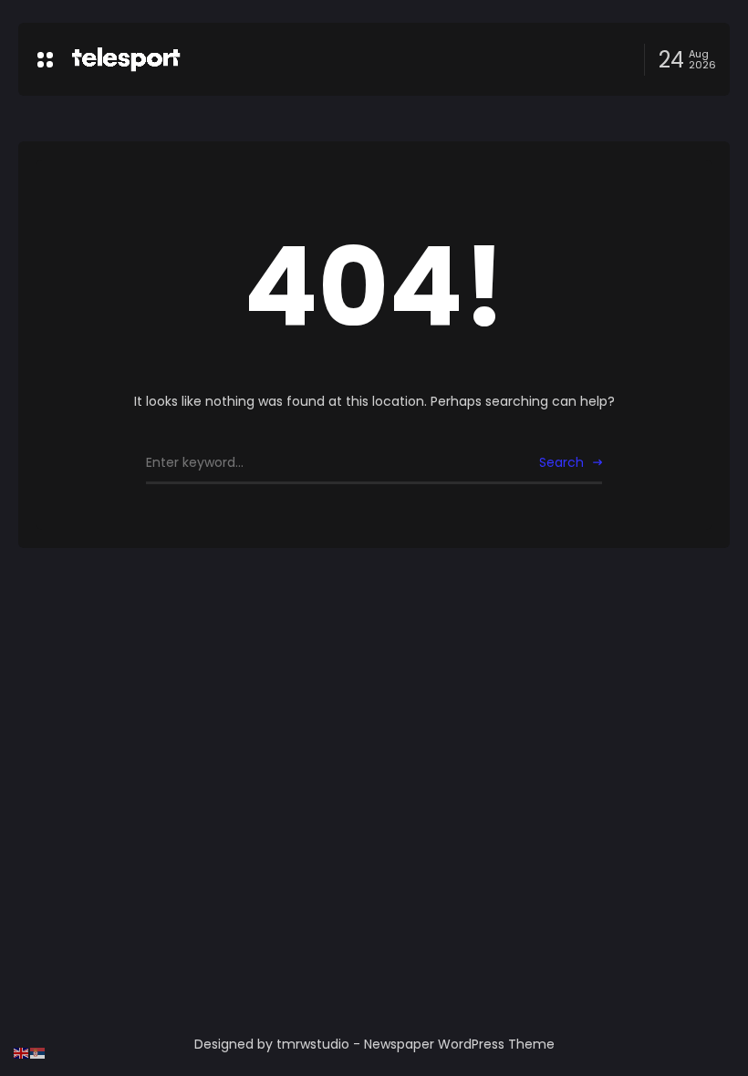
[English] (22, 1052)
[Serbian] (38, 1052)
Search (561, 462)
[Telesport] (126, 59)
